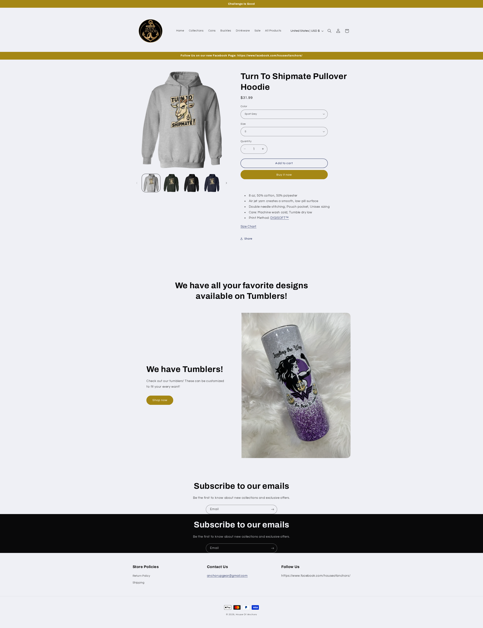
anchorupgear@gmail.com (227, 575)
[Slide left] (137, 183)
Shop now (159, 400)
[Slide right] (226, 183)
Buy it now (284, 174)
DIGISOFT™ (279, 217)
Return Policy (141, 575)
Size (243, 123)
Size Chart (248, 226)
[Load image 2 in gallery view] (171, 183)
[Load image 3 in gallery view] (191, 183)
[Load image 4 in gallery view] (212, 183)
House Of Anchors (246, 614)
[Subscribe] (272, 509)
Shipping (139, 582)
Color (244, 106)
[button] (329, 31)
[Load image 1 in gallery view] (151, 183)
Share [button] (248, 238)
